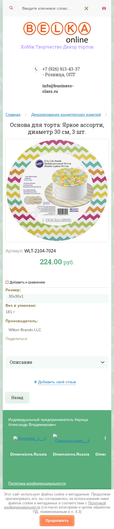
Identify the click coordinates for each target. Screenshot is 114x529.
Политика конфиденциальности (37, 483)
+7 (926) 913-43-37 (61, 69)
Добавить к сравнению (27, 282)
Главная (13, 114)
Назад (17, 397)
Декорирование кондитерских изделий (66, 114)
